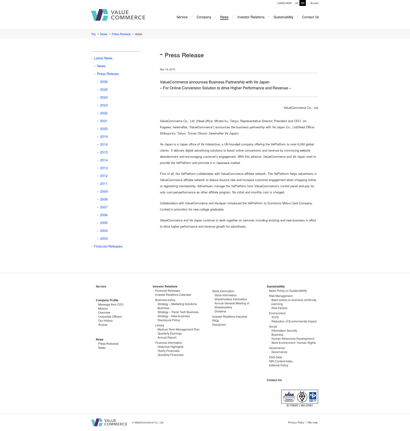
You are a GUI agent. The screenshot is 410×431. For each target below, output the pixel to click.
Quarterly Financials (170, 355)
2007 (104, 207)
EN (302, 3)
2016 (104, 144)
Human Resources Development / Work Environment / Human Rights (293, 340)
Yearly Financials (169, 351)
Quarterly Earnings (170, 333)
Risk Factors (279, 308)
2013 (104, 167)
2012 (104, 175)
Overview (104, 312)
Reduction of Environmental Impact (294, 321)
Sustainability (276, 286)
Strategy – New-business (174, 316)
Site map (312, 422)
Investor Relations (165, 286)
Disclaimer (219, 324)
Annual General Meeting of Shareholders (231, 305)
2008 (104, 199)
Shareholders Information (230, 299)
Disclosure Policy (169, 320)
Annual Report (167, 337)
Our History (105, 320)
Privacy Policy (296, 422)
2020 (104, 128)
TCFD (275, 317)
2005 (104, 222)
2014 (104, 160)
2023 (104, 105)
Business (277, 334)
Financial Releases (108, 246)
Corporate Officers (110, 316)
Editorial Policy (278, 365)
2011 (104, 183)
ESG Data (275, 357)
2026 (104, 81)
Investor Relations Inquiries (229, 316)
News (103, 34)
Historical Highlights (170, 347)
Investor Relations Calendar (173, 294)
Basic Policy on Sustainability (288, 290)
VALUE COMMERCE (118, 15)
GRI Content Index (281, 361)
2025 (104, 89)
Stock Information (225, 295)
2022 (104, 112)
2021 (104, 120)
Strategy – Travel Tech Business (178, 312)
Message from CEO (110, 304)
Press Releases (108, 343)
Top (93, 34)
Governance (279, 352)
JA (296, 3)
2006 (104, 214)
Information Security (284, 330)
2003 (104, 238)
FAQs (215, 320)
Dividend (220, 311)
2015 (104, 152)
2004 (104, 230)
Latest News (103, 58)
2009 (104, 191)
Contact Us (274, 380)
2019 (104, 136)
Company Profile (107, 300)
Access (314, 3)
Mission (103, 308)
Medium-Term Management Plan (179, 329)
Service (101, 286)
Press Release (121, 34)
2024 (104, 97)
